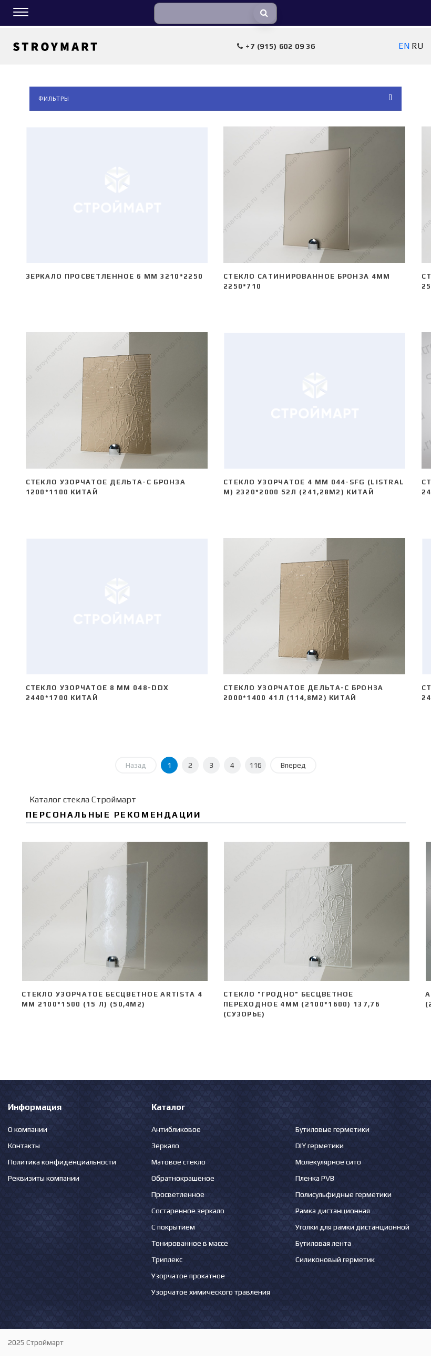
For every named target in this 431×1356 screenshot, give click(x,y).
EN (403, 46)
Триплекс (166, 1259)
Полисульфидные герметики (343, 1194)
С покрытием (173, 1227)
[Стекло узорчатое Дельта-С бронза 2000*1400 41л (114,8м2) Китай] (314, 606)
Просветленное (177, 1194)
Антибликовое (176, 1129)
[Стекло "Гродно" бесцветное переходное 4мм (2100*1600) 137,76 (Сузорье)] (316, 911)
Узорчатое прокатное (188, 1276)
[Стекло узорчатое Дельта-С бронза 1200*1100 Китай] (117, 400)
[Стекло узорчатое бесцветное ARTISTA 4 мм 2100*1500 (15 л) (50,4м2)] (115, 911)
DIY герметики (319, 1145)
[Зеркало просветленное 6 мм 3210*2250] (117, 194)
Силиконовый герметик (335, 1259)
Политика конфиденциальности (62, 1162)
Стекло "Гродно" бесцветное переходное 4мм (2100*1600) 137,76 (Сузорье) (301, 1004)
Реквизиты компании (43, 1178)
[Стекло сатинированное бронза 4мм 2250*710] (314, 194)
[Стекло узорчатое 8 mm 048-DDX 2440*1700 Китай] (117, 606)
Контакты (24, 1145)
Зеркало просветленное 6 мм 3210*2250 (114, 276)
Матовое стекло (178, 1162)
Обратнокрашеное (182, 1178)
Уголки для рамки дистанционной (352, 1227)
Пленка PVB (314, 1178)
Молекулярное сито (328, 1162)
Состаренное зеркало (187, 1210)
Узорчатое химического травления (210, 1292)
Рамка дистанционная (332, 1210)
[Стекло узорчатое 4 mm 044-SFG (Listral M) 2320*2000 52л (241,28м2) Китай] (314, 400)
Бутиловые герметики (332, 1129)
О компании (27, 1129)
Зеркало (165, 1145)
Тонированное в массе (189, 1243)
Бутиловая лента (323, 1243)
